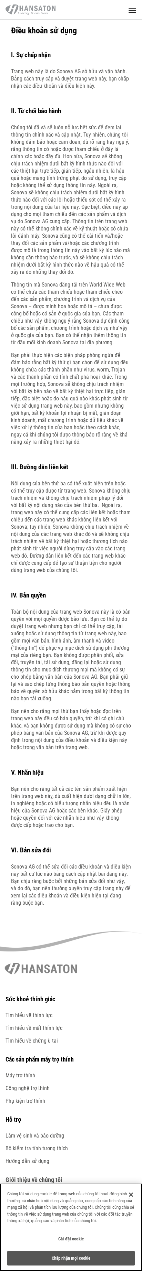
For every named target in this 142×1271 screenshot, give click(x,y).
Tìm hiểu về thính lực (29, 1015)
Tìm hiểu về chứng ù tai (32, 1040)
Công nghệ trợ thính (28, 1088)
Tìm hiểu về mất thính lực (34, 1028)
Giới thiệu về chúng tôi (34, 1179)
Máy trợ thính (20, 1075)
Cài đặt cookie (71, 1238)
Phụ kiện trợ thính (25, 1101)
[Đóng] (131, 1194)
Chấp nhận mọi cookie (71, 1258)
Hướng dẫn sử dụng (27, 1161)
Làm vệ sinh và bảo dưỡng (35, 1135)
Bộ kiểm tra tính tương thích (37, 1148)
